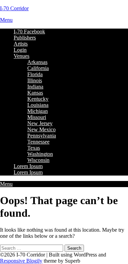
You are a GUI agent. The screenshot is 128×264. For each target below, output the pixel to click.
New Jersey (40, 123)
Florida (35, 74)
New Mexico (41, 129)
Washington (40, 154)
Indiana (35, 86)
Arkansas (37, 62)
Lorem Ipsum (28, 166)
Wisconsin (38, 160)
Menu (6, 20)
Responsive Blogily (21, 261)
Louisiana (37, 105)
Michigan (37, 111)
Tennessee (38, 142)
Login (20, 50)
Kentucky (37, 99)
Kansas (35, 93)
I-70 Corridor (14, 8)
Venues (21, 56)
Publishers (25, 37)
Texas (33, 148)
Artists (21, 44)
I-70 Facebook (29, 31)
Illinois (34, 80)
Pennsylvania (41, 135)
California (38, 68)
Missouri (36, 117)
